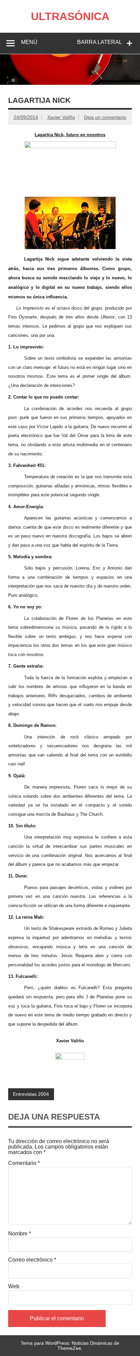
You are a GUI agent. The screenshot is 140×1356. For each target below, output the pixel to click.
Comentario (24, 1163)
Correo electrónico (32, 1260)
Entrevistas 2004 (31, 1094)
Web (13, 1286)
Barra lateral (99, 42)
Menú (29, 42)
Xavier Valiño (61, 117)
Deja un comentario (105, 117)
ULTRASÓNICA (70, 16)
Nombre (19, 1233)
